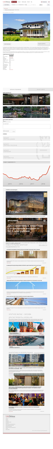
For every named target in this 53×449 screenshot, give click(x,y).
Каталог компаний (7, 151)
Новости (28, 1)
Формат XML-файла (9, 426)
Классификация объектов (10, 425)
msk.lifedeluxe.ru (18, 320)
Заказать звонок (41, 89)
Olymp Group (11, 69)
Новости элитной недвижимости (11, 427)
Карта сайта (7, 429)
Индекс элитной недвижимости (10, 424)
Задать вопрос (41, 43)
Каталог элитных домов (9, 138)
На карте (19, 1)
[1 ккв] (28, 4)
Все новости (43, 245)
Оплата (7, 419)
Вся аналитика (39, 353)
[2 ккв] (28, 5)
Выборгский (11, 57)
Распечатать (6, 8)
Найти (41, 4)
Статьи (7, 428)
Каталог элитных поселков (10, 144)
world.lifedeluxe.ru (18, 321)
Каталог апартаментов (9, 157)
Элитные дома (24, 1)
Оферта (7, 418)
